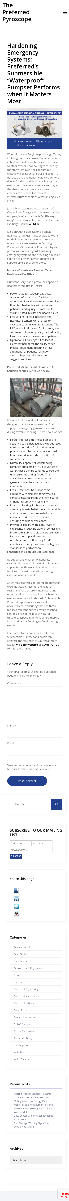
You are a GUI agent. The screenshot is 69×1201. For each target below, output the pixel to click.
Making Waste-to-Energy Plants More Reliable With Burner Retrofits (34, 1102)
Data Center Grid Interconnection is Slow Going (33, 1117)
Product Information (25, 1017)
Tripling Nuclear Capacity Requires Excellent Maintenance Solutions (33, 1095)
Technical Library (23, 1038)
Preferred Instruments (26, 996)
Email (11, 743)
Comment (14, 683)
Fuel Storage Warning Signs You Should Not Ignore (31, 1124)
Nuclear (18, 982)
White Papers (21, 1059)
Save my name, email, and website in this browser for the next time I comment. (31, 767)
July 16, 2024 (45, 141)
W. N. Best (19, 1052)
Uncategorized (22, 1045)
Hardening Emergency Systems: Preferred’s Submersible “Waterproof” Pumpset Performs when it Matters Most (33, 73)
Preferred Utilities (24, 1003)
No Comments (27, 145)
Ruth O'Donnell (25, 141)
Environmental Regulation (28, 968)
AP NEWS (34, 224)
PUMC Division (22, 1024)
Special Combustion (24, 1031)
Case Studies (21, 954)
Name (12, 725)
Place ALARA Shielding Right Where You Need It (33, 1110)
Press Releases (22, 1010)
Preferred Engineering (26, 989)
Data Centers (21, 961)
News (17, 975)
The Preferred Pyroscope (16, 12)
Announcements (22, 947)
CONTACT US (50, 644)
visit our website (27, 644)
